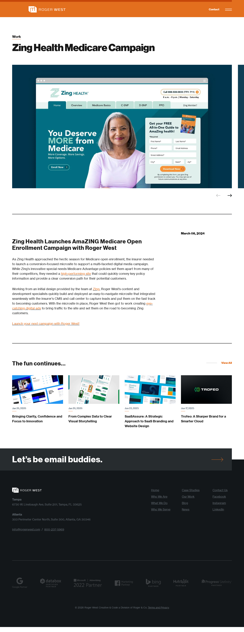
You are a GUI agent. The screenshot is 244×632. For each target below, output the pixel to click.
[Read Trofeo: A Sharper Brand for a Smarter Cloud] (206, 389)
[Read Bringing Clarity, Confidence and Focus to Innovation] (37, 389)
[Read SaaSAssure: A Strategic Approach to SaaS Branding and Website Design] (150, 389)
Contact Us (220, 490)
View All (226, 363)
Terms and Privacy (158, 607)
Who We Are (159, 496)
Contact (214, 9)
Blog (185, 503)
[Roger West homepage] (39, 9)
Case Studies (191, 490)
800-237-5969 (54, 529)
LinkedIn (218, 509)
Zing (96, 289)
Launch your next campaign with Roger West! (45, 323)
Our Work (188, 496)
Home (155, 490)
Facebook (219, 496)
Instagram (219, 503)
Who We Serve (160, 509)
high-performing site (76, 273)
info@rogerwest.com (26, 529)
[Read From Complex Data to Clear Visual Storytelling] (93, 389)
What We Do (159, 503)
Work (16, 37)
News (185, 509)
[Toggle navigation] (228, 9)
